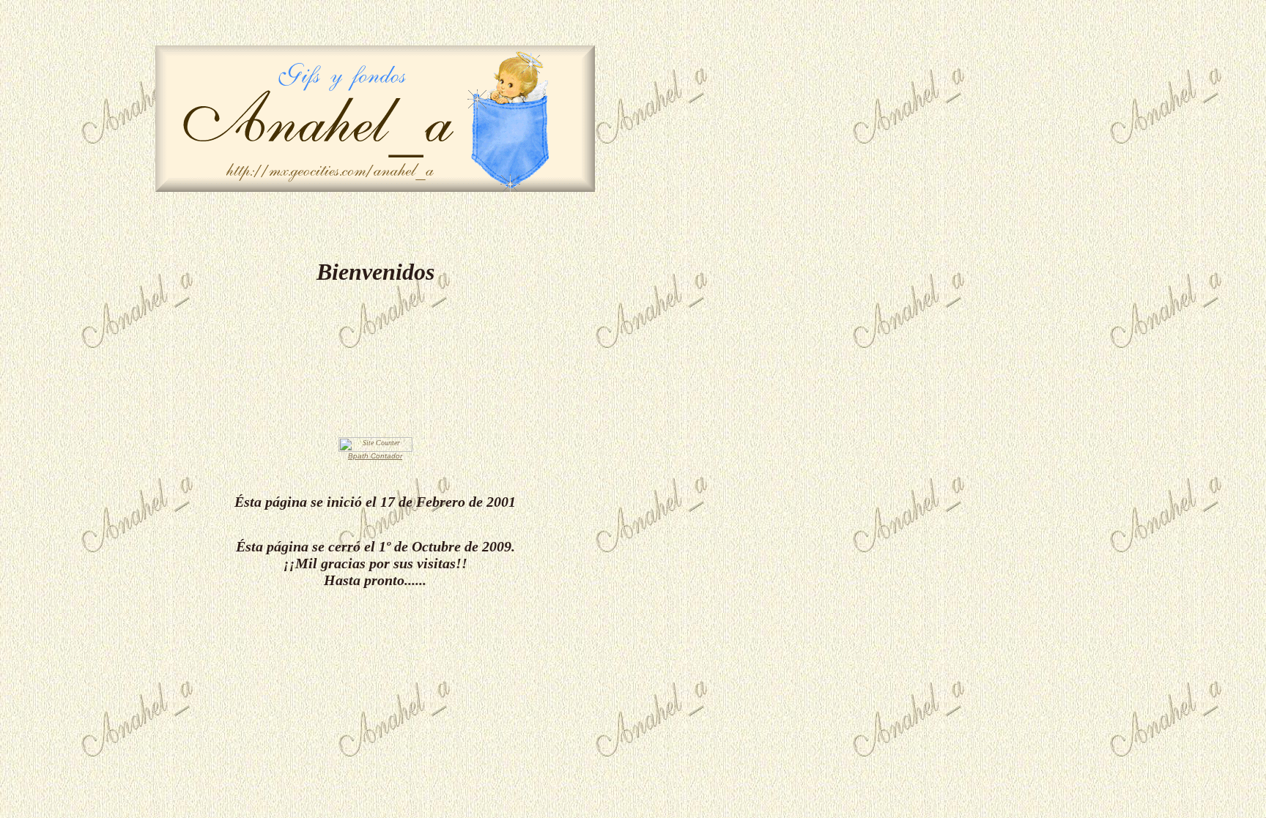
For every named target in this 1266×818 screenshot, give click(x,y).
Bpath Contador (375, 456)
